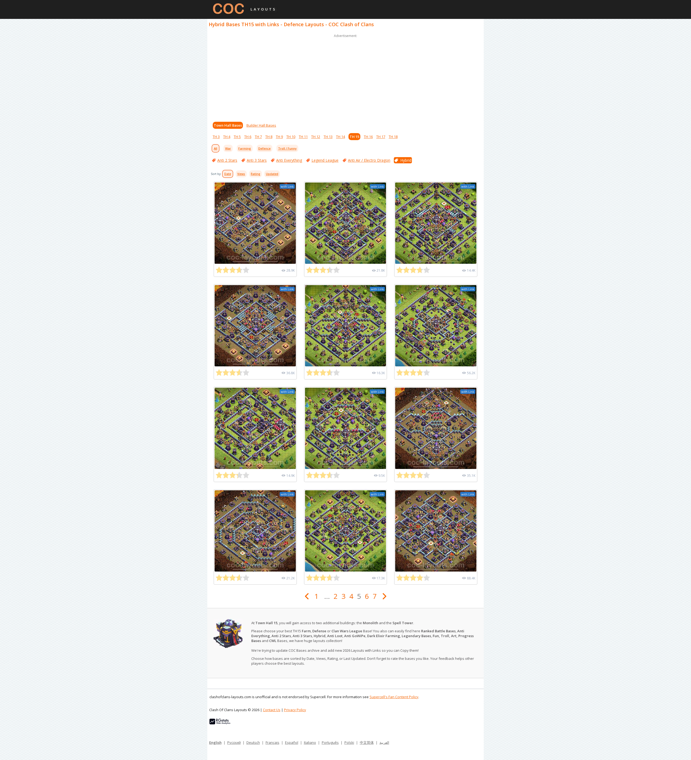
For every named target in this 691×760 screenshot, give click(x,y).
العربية (384, 742)
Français (272, 742)
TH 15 (354, 136)
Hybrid (405, 160)
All (215, 148)
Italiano (310, 742)
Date (227, 174)
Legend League (324, 160)
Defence (264, 148)
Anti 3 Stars (257, 160)
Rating (255, 174)
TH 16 (368, 136)
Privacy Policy (295, 709)
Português (330, 742)
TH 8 (268, 136)
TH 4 (226, 136)
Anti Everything (289, 160)
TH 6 (247, 136)
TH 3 (216, 136)
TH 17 (380, 136)
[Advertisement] (345, 76)
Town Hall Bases (228, 125)
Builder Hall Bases (261, 125)
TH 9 (279, 136)
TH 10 (290, 136)
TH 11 (303, 136)
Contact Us (271, 709)
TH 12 (315, 136)
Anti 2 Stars (227, 160)
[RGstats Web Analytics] (219, 723)
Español (291, 742)
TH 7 (258, 136)
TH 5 (237, 136)
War (228, 148)
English (215, 742)
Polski (349, 742)
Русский (234, 742)
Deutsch (253, 742)
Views (241, 174)
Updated (272, 174)
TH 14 (340, 136)
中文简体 (367, 742)
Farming (244, 148)
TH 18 (393, 136)
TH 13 (328, 136)
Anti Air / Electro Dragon (369, 160)
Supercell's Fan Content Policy (394, 696)
